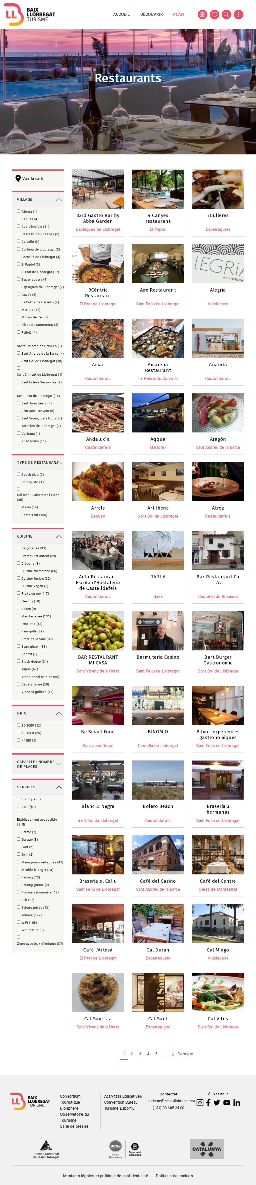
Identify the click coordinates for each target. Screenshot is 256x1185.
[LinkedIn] (236, 1102)
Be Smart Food (98, 732)
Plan (178, 14)
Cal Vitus (218, 1019)
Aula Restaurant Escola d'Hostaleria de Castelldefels (98, 582)
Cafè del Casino (158, 881)
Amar (98, 364)
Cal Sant (158, 1019)
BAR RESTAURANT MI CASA (98, 660)
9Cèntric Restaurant (98, 293)
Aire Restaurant (158, 290)
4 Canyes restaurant (158, 218)
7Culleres (218, 215)
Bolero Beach (158, 806)
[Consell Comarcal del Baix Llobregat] (46, 1149)
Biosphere (69, 1108)
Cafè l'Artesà (98, 950)
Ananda (218, 364)
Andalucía (98, 439)
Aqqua (158, 439)
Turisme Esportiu (119, 1108)
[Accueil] (29, 14)
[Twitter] (216, 1102)
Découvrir (151, 14)
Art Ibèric (158, 508)
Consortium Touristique (70, 1099)
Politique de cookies (174, 1175)
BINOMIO (158, 732)
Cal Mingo (218, 950)
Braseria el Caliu (98, 881)
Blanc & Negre (98, 806)
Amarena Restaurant (158, 367)
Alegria (218, 290)
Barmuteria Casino (158, 657)
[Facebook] (208, 1102)
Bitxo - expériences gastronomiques (218, 734)
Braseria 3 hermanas (218, 809)
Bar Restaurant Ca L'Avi (218, 579)
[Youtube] (226, 1102)
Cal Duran (158, 950)
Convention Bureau (121, 1102)
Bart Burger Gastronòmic (218, 660)
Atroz (218, 508)
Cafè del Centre (218, 881)
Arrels (98, 508)
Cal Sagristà (98, 1019)
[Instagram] (200, 1102)
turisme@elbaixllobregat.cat (171, 1101)
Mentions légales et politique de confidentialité (105, 1175)
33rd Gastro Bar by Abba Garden (98, 218)
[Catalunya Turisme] (207, 1149)
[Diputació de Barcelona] (125, 1149)
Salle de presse (74, 1126)
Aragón (218, 439)
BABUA (158, 577)
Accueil (121, 14)
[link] (38, 199)
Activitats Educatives (123, 1096)
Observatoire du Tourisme (74, 1117)
